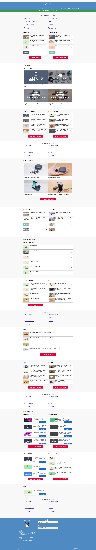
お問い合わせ (68, 546)
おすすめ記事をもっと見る (60, 57)
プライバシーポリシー (61, 546)
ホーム (55, 546)
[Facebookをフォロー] (25, 540)
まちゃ (27, 528)
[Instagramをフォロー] (26, 540)
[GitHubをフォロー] (29, 540)
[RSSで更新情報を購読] (32, 540)
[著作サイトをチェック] (22, 540)
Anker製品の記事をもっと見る (47, 199)
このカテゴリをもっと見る (35, 136)
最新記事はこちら (35, 57)
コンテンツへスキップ (4, 0)
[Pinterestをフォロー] (27, 540)
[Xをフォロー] (23, 540)
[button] (57, 522)
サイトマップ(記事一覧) (74, 546)
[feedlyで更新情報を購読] (30, 540)
